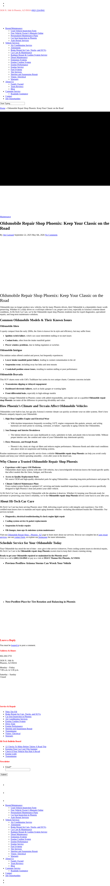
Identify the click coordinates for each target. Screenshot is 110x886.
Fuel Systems (16, 69)
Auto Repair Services (20, 40)
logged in (15, 645)
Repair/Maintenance (13, 28)
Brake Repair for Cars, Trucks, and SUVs (28, 50)
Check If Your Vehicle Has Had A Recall (22, 751)
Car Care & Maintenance (21, 52)
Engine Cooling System (21, 62)
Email (8, 767)
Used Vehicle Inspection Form (23, 31)
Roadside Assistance (19, 94)
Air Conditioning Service (21, 45)
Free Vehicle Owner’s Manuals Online (27, 33)
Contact (8, 96)
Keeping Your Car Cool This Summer (21, 749)
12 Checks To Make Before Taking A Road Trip (25, 746)
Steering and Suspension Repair (24, 74)
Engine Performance (19, 65)
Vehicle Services (12, 43)
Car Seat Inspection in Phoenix (24, 38)
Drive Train (10, 724)
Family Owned (17, 84)
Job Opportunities (12, 98)
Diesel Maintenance (19, 57)
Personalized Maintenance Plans (24, 35)
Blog (13, 89)
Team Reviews (17, 86)
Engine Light (10, 754)
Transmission (10, 731)
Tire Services (16, 72)
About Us (9, 82)
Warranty (15, 79)
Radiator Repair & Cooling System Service (29, 55)
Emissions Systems (19, 60)
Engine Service (17, 67)
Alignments (16, 48)
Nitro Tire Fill (11, 712)
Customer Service (12, 91)
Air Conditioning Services (16, 719)
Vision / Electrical (18, 77)
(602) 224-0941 (38, 10)
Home (2, 108)
